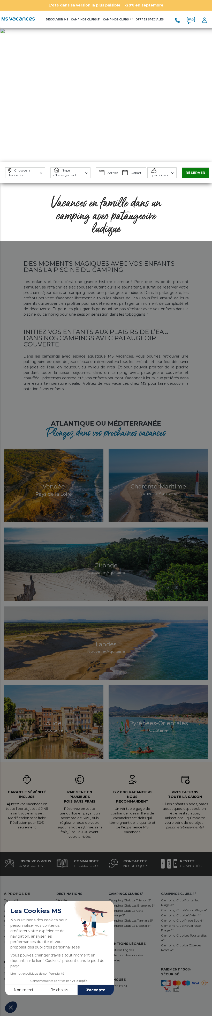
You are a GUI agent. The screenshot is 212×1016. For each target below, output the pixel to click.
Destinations (69, 894)
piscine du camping (41, 314)
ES (121, 986)
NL (126, 986)
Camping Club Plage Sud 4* (182, 920)
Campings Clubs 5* (85, 19)
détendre (104, 303)
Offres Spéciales (149, 19)
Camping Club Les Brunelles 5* (132, 905)
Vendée (61, 900)
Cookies (114, 960)
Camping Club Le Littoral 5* (129, 926)
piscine (182, 367)
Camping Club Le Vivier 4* (181, 915)
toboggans (135, 314)
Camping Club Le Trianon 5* (130, 900)
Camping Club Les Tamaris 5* (131, 920)
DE (116, 986)
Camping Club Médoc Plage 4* (184, 910)
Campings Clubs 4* (118, 19)
